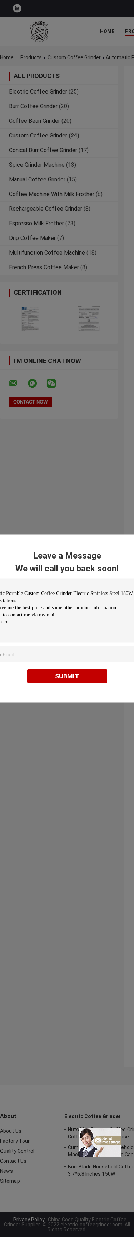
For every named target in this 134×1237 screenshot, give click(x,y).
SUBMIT (67, 676)
